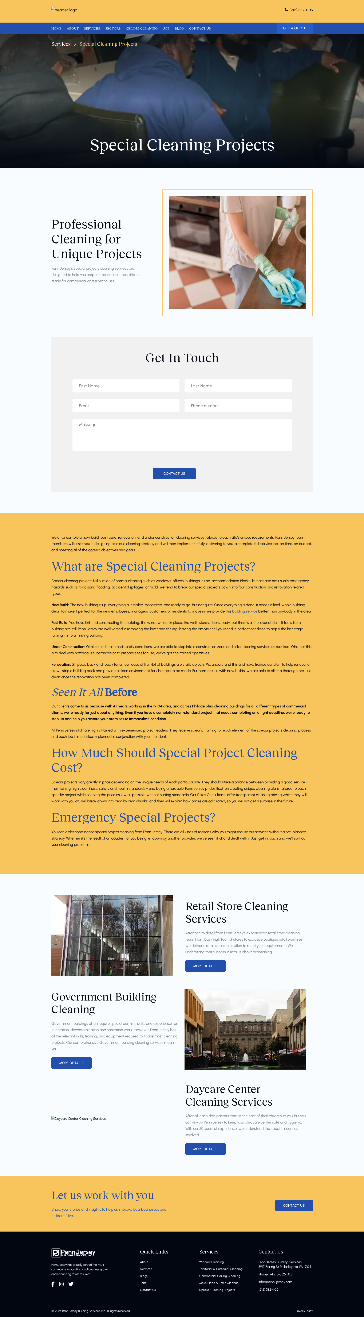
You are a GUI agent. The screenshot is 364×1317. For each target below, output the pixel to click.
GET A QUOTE (294, 28)
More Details (205, 966)
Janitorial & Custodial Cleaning (221, 1269)
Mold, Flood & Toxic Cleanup (219, 1283)
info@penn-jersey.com (275, 1282)
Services (61, 44)
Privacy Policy (304, 1311)
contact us (294, 1205)
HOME (56, 28)
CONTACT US (200, 28)
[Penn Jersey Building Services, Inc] (64, 9)
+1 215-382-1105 (281, 1274)
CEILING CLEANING (142, 28)
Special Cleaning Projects (217, 1290)
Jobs (143, 1283)
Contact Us (148, 1290)
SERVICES (92, 28)
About (144, 1262)
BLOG (179, 28)
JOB (166, 28)
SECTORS (113, 28)
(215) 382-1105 (268, 1289)
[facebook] (53, 1284)
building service (244, 611)
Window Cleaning (211, 1262)
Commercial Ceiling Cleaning (219, 1276)
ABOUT (73, 28)
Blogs (144, 1276)
